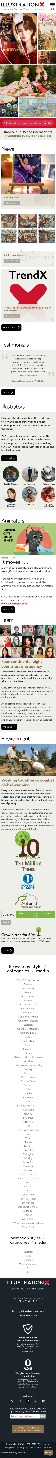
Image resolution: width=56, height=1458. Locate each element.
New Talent (28, 1150)
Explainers (28, 1260)
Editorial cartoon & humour (28, 1057)
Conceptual (28, 1041)
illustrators (13, 136)
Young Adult (28, 1227)
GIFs (28, 1089)
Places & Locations (28, 1178)
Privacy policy (22, 1448)
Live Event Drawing (28, 1130)
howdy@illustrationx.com (28, 1311)
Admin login (47, 1448)
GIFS (28, 1256)
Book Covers (28, 1008)
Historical (28, 1097)
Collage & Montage (28, 1028)
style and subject (38, 136)
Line (28, 1126)
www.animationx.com (14, 603)
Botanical (28, 1012)
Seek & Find (28, 1194)
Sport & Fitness (28, 1198)
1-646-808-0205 (28, 1315)
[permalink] (52, 207)
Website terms (44, 1444)
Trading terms (9, 1448)
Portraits (28, 1186)
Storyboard (28, 1202)
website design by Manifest (13, 1453)
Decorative (28, 1049)
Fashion (28, 1073)
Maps (28, 1138)
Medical (28, 1142)
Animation (28, 988)
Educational (28, 1061)
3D (28, 1272)
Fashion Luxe (28, 1077)
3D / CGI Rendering (28, 980)
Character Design (28, 1020)
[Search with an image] (50, 123)
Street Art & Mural (28, 1206)
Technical (28, 1210)
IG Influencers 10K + (28, 1105)
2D (28, 1268)
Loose (28, 1134)
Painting (28, 1158)
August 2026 (28, 1427)
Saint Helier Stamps (14, 255)
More (6, 922)
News (7, 149)
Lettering (28, 1117)
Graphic (28, 1093)
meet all (7, 458)
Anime (28, 992)
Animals (28, 984)
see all (6, 392)
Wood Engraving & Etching (28, 1223)
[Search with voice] (45, 123)
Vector (28, 1215)
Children (28, 1024)
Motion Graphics (28, 1264)
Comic (28, 1037)
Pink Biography (12, 197)
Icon (28, 1101)
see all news (10, 327)
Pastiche (28, 1166)
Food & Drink (28, 1081)
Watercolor (28, 1219)
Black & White (28, 1004)
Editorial (28, 1053)
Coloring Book (28, 1033)
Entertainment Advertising (28, 1065)
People (28, 1170)
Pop (28, 1182)
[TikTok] (28, 1402)
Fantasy (28, 1069)
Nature (28, 1146)
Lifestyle (28, 1122)
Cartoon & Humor (28, 1016)
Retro (28, 1190)
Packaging (28, 1154)
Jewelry (28, 1113)
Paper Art (28, 1162)
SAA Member (35, 1448)
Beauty (28, 1000)
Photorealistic (28, 1174)
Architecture (28, 996)
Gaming (28, 1085)
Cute (28, 1045)
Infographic (28, 1109)
